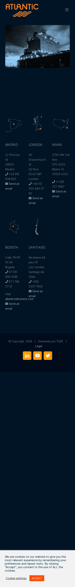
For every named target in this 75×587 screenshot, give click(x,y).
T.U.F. (60, 341)
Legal (38, 346)
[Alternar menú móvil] (67, 10)
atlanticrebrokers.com (19, 299)
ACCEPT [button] (37, 578)
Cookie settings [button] (16, 578)
